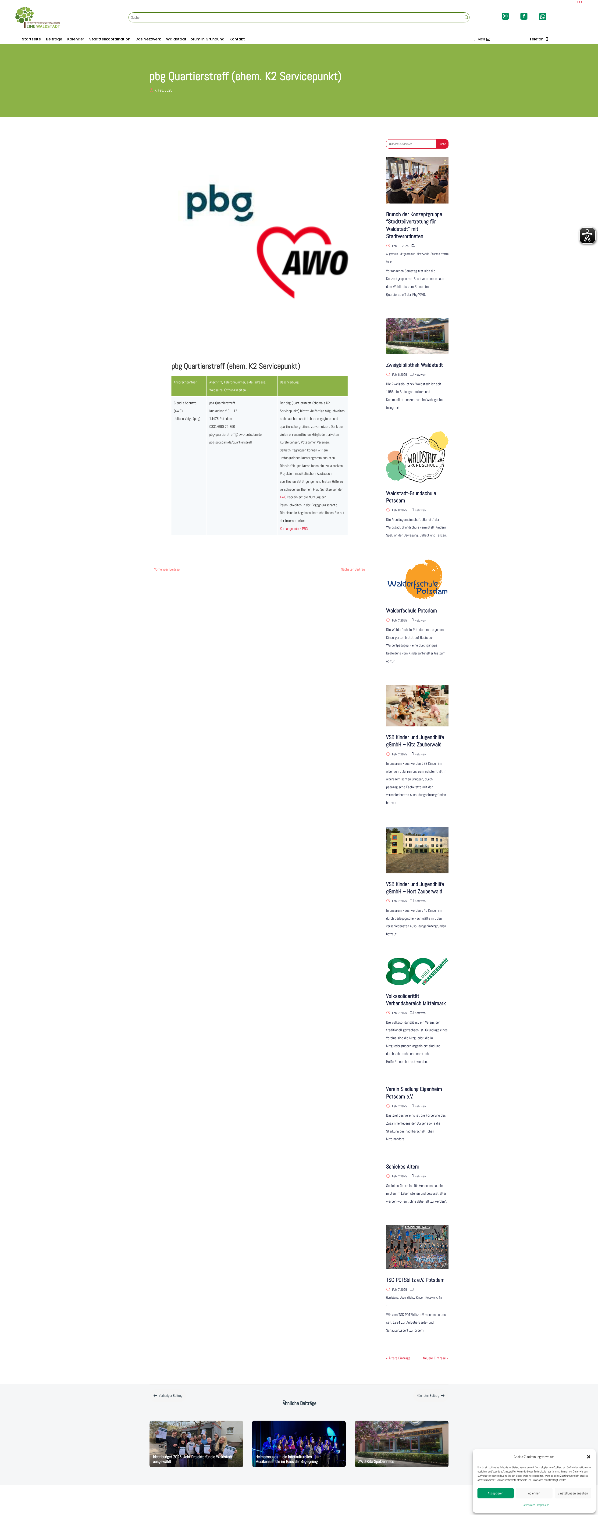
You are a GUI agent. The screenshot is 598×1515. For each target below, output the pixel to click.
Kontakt (237, 40)
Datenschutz (528, 1505)
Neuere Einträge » (435, 1358)
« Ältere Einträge (398, 1358)
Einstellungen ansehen (573, 1493)
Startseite (31, 40)
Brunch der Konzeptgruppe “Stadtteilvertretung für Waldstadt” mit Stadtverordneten (414, 225)
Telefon (536, 39)
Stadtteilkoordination (109, 40)
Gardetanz (392, 1297)
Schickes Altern (402, 1166)
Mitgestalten (407, 254)
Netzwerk (423, 254)
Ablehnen (534, 1493)
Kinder (420, 1297)
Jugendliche (407, 1297)
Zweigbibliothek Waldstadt (414, 364)
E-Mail (479, 39)
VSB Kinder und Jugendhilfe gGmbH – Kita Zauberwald (415, 740)
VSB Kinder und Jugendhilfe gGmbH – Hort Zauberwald (415, 887)
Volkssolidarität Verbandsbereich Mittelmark (416, 999)
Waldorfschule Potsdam (411, 610)
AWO (283, 497)
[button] (588, 1456)
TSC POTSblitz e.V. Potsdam (415, 1279)
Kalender (75, 40)
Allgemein (392, 254)
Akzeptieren (495, 1493)
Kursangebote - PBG (294, 528)
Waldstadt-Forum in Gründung (195, 40)
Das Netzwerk (148, 40)
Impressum (543, 1505)
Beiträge (54, 40)
